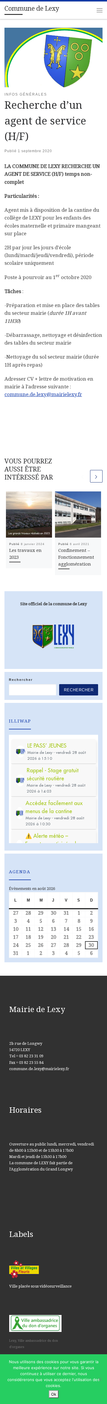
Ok (53, 1394)
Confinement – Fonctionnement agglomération (76, 557)
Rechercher (21, 679)
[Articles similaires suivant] (96, 476)
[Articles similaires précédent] (82, 476)
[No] (100, 1379)
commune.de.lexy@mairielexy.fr (43, 394)
